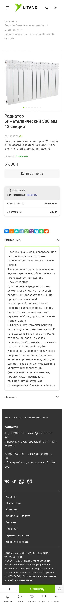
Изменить (31, 194)
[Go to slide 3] (29, 107)
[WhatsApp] (26, 231)
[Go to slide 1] (23, 107)
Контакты (12, 509)
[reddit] (46, 231)
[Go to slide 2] (26, 107)
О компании (13, 503)
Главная (9, 21)
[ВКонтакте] (6, 231)
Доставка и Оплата (18, 516)
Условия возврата (17, 541)
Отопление (12, 29)
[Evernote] (41, 231)
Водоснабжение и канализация (25, 25)
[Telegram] (21, 231)
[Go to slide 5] (35, 107)
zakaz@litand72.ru (40, 433)
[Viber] (31, 231)
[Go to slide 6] (37, 107)
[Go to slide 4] (32, 107)
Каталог (11, 496)
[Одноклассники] (11, 231)
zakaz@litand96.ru (40, 453)
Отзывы (11, 522)
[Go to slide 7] (40, 107)
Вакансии (12, 529)
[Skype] (36, 231)
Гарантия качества (17, 535)
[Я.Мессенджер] (16, 231)
